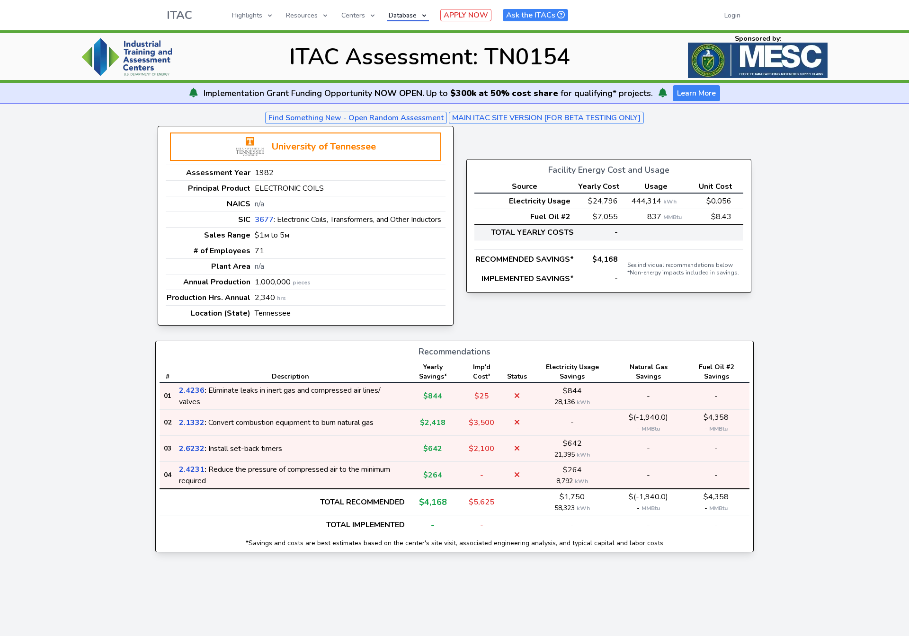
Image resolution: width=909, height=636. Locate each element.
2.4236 (192, 390)
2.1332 (192, 422)
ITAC (179, 15)
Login (732, 15)
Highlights (247, 15)
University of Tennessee (324, 146)
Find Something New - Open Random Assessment (356, 118)
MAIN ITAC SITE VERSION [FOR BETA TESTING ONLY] (546, 118)
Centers (353, 15)
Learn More (696, 93)
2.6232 (192, 448)
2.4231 (192, 469)
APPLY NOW (466, 15)
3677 (264, 219)
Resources (302, 15)
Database (403, 15)
